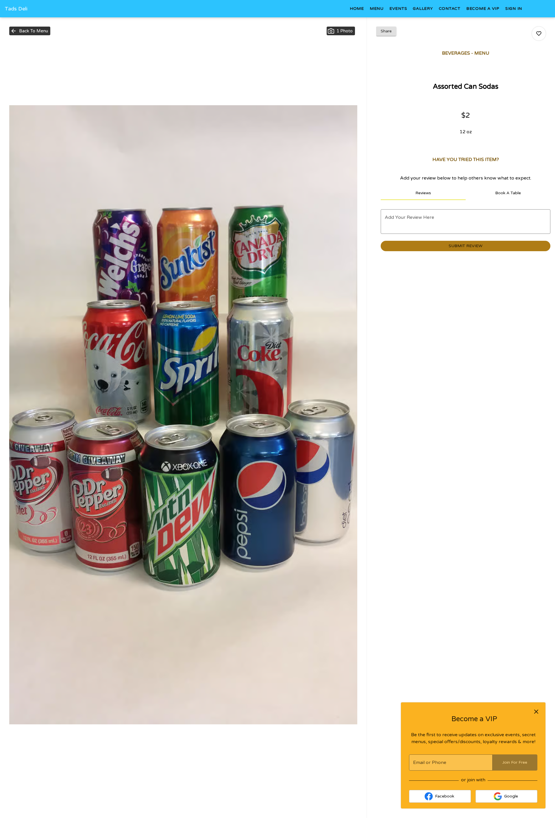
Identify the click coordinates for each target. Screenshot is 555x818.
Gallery (423, 8)
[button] (29, 31)
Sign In (513, 8)
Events (398, 8)
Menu (377, 8)
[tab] (423, 193)
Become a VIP (483, 8)
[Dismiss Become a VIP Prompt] (536, 712)
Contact (449, 8)
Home (357, 8)
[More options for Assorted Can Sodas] (539, 33)
